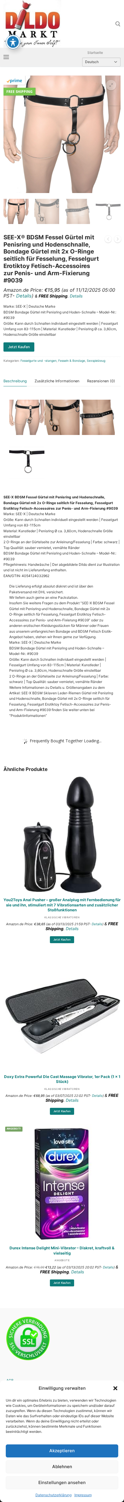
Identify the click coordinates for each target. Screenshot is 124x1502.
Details (24, 296)
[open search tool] (118, 24)
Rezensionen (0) (101, 381)
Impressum (83, 1495)
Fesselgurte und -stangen (38, 361)
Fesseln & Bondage (71, 361)
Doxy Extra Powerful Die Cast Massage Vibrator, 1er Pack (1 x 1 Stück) (62, 1079)
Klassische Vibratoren (62, 917)
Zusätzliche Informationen (57, 381)
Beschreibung (15, 381)
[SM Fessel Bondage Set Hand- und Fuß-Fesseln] (117, 240)
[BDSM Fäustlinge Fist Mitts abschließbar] (108, 240)
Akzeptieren (62, 1450)
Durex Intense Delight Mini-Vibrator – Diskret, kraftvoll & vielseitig (62, 1250)
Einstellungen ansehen (62, 1482)
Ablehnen (62, 1466)
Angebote (62, 1260)
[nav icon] (6, 57)
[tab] (15, 381)
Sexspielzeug (96, 361)
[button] (115, 1388)
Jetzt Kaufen (62, 939)
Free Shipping (19, 91)
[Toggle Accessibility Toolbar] (13, 42)
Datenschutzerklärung (53, 1495)
